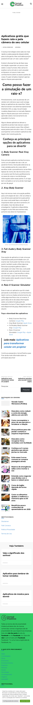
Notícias (4, 667)
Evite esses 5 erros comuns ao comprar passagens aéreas (19, 459)
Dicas (3, 658)
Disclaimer (5, 521)
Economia (4, 661)
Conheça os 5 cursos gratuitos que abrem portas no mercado (19, 450)
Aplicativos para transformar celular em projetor (16, 343)
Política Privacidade (8, 529)
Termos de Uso (6, 534)
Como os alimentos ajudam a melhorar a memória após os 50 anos (19, 498)
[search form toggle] (31, 4)
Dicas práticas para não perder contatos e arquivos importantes (21, 431)
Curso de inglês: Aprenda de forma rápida (18, 487)
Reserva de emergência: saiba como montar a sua (21, 469)
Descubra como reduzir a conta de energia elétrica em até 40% (21, 413)
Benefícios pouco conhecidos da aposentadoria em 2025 (21, 507)
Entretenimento (7, 663)
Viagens (4, 677)
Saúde (3, 670)
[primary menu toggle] (2, 4)
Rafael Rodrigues (8, 47)
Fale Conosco (6, 525)
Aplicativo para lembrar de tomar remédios (16, 574)
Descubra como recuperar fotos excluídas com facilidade (21, 441)
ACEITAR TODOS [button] (25, 701)
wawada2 (4, 679)
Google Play (20, 321)
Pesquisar (4, 386)
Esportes (4, 665)
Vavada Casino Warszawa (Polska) (19, 403)
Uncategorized (6, 674)
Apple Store (27, 323)
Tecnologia (5, 672)
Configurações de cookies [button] (10, 701)
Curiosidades (5, 656)
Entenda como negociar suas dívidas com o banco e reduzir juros (21, 478)
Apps (3, 654)
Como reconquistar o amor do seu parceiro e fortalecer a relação (20, 422)
